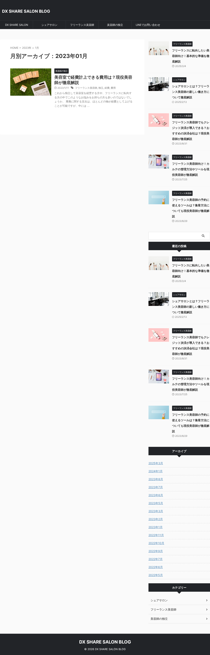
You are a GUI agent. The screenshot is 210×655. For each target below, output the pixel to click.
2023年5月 (155, 503)
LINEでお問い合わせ (148, 24)
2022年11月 (156, 535)
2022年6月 (155, 567)
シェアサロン (49, 24)
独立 (100, 87)
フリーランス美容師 (82, 24)
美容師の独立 (115, 24)
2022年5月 (155, 575)
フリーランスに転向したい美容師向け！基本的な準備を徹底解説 (190, 56)
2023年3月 (155, 511)
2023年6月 (155, 495)
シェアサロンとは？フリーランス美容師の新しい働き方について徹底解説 (190, 91)
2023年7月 (155, 487)
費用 (113, 87)
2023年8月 (155, 479)
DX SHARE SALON (16, 24)
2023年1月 (155, 527)
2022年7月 (155, 559)
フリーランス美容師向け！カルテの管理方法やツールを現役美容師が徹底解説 (190, 169)
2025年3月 (155, 463)
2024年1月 (155, 471)
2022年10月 (156, 543)
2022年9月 (155, 551)
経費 (107, 87)
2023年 (26, 47)
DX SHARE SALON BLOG (26, 11)
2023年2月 (155, 519)
